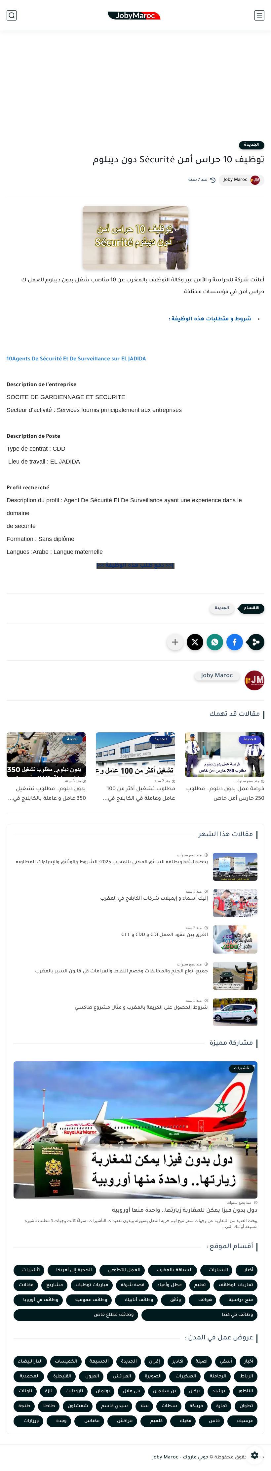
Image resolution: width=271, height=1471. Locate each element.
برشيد (219, 1391)
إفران (154, 1361)
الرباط (246, 1376)
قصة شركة (132, 1285)
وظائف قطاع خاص (114, 1315)
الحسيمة (99, 1361)
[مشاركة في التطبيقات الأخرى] (175, 642)
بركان (194, 1391)
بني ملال (131, 1391)
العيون (92, 1376)
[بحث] (12, 15)
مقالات (26, 1285)
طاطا (49, 1406)
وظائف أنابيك (139, 1300)
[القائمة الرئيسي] (259, 15)
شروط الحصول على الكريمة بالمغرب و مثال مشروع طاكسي (141, 1008)
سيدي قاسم (114, 1406)
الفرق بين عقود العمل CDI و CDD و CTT (164, 935)
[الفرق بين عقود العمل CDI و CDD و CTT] (235, 939)
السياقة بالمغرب (175, 1270)
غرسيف (245, 1421)
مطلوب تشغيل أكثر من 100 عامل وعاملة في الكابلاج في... (139, 794)
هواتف (205, 1300)
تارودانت (74, 1391)
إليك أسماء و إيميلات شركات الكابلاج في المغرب (154, 899)
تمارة (221, 1406)
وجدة (61, 1421)
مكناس (92, 1421)
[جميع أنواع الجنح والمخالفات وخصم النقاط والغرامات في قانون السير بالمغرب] (235, 976)
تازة (49, 1391)
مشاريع (54, 1285)
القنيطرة (62, 1376)
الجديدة (251, 145)
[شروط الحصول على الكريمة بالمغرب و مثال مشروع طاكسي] (235, 1012)
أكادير (177, 1361)
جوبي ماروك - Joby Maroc (180, 1457)
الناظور (245, 1391)
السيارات (218, 1270)
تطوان (246, 1406)
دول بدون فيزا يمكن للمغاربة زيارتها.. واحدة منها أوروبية (184, 1211)
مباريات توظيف (92, 1285)
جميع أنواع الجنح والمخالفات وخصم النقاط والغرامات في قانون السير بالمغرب (121, 971)
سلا (144, 1406)
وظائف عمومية (91, 1300)
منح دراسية (241, 1300)
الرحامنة (218, 1376)
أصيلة (202, 1361)
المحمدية (30, 1376)
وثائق (175, 1300)
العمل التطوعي (124, 1270)
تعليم (200, 1285)
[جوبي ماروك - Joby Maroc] (135, 15)
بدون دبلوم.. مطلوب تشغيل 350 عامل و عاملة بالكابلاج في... (47, 794)
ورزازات (31, 1421)
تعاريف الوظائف (236, 1285)
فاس (214, 1421)
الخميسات (66, 1361)
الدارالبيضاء (30, 1361)
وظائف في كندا (237, 1315)
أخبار (248, 1270)
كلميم (156, 1421)
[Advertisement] (135, 90)
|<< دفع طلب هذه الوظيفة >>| (135, 566)
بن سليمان (164, 1391)
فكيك (185, 1421)
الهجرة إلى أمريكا (74, 1270)
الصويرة (153, 1376)
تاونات (25, 1391)
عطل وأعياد (169, 1285)
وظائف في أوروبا (40, 1300)
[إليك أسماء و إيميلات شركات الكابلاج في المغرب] (235, 903)
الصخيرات (185, 1376)
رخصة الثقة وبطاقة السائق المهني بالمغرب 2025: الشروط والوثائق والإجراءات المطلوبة (112, 862)
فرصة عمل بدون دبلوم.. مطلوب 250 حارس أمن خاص (225, 794)
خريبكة (196, 1406)
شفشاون (78, 1406)
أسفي (226, 1361)
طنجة (24, 1406)
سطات (169, 1406)
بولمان (103, 1391)
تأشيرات (31, 1270)
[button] (234, 642)
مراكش (125, 1421)
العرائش (122, 1376)
